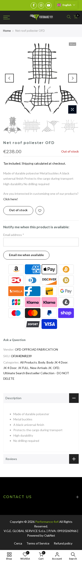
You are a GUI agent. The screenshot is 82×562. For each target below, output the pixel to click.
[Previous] (9, 78)
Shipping (27, 163)
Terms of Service (37, 543)
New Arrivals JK (41, 368)
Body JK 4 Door (57, 362)
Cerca (18, 543)
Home (7, 30)
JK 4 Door (10, 368)
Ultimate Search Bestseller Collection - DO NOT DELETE (36, 375)
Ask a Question (14, 340)
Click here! (10, 199)
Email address (13, 235)
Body (41, 362)
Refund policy (63, 543)
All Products (28, 362)
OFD (56, 368)
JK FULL (23, 368)
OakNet (49, 535)
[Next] (72, 78)
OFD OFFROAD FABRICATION (36, 349)
